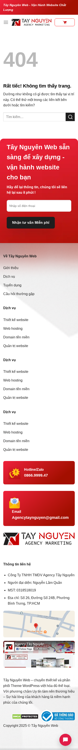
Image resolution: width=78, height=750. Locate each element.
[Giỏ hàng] (65, 22)
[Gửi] (70, 117)
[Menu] (5, 22)
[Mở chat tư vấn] (65, 740)
